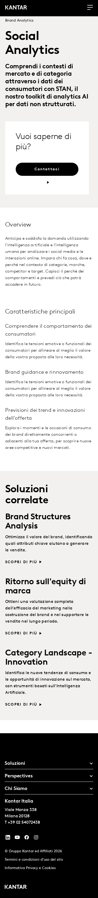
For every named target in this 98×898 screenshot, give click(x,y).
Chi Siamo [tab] (16, 789)
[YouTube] (8, 838)
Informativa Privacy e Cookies (30, 868)
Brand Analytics (19, 21)
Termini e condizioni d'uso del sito (34, 860)
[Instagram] (36, 838)
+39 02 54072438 (24, 822)
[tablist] (49, 815)
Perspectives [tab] (19, 776)
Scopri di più (21, 562)
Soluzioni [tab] (15, 763)
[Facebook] (27, 838)
